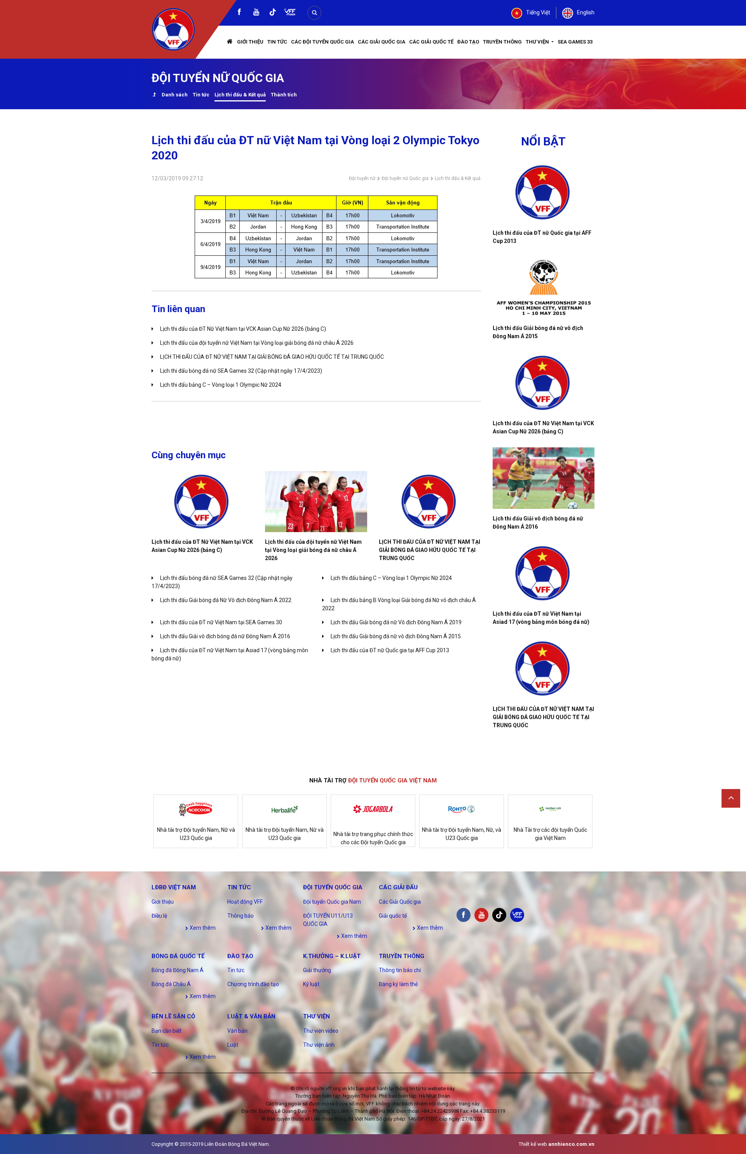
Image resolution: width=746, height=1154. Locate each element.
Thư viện (538, 42)
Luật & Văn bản (251, 1016)
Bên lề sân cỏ (173, 1016)
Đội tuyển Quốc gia (333, 887)
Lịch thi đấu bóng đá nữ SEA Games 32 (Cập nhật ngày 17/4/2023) (241, 371)
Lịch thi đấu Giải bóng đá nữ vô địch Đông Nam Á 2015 (396, 636)
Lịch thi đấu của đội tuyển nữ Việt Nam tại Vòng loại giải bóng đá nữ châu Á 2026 (257, 343)
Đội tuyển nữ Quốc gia (405, 178)
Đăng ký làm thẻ (398, 984)
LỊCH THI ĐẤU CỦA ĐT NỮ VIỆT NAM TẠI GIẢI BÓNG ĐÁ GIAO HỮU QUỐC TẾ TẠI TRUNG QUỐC (272, 357)
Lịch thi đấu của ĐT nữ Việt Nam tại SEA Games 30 (221, 622)
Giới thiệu (250, 42)
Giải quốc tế (393, 916)
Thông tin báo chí (400, 970)
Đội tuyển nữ (362, 178)
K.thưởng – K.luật (332, 956)
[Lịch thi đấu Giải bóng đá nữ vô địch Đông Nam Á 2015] (544, 287)
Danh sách (175, 95)
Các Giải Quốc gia (381, 42)
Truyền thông (502, 42)
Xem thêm (202, 928)
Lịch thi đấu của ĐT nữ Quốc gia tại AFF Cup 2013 (390, 650)
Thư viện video (320, 1031)
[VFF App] (290, 13)
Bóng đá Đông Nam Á (178, 970)
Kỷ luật (311, 984)
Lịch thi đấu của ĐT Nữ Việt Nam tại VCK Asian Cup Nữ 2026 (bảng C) (243, 329)
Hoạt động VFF (245, 902)
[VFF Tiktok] (272, 13)
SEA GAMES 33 (575, 42)
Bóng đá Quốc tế (178, 956)
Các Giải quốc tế (431, 42)
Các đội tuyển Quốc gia (322, 42)
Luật (232, 1045)
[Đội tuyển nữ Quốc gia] (154, 95)
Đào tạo (468, 42)
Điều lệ (159, 916)
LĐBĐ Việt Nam (174, 887)
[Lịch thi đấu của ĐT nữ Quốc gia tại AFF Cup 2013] (544, 192)
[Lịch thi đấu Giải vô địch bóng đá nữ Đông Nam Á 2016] (544, 478)
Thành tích (284, 95)
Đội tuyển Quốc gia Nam (332, 902)
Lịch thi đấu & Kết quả (240, 95)
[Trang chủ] (230, 42)
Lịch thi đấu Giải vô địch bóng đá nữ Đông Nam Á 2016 (225, 636)
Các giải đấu (398, 887)
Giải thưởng (317, 970)
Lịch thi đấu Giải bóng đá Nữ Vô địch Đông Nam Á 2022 (225, 600)
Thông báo (240, 916)
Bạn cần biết (166, 1031)
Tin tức (277, 42)
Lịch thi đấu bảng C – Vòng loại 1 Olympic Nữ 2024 (220, 385)
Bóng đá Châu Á (171, 984)
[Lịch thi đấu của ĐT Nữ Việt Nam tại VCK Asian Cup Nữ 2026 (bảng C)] (202, 501)
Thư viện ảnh (319, 1045)
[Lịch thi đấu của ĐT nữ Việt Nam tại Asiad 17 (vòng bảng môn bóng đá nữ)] (544, 573)
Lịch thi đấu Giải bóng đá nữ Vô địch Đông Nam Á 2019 (396, 622)
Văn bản (237, 1031)
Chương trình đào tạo (253, 984)
